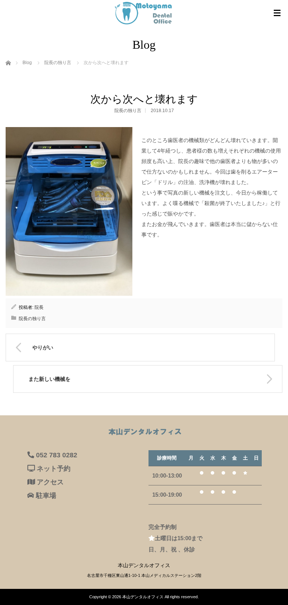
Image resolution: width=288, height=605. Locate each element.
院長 (39, 307)
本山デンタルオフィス (143, 597)
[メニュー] (277, 13)
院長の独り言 (127, 110)
